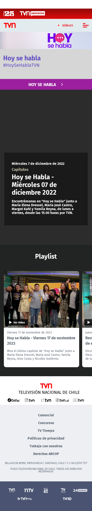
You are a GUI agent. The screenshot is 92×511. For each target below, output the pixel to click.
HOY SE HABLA (42, 84)
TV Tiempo (46, 430)
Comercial (46, 415)
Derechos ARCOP (46, 453)
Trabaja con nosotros (46, 446)
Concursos (46, 422)
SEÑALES (67, 25)
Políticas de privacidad (46, 438)
